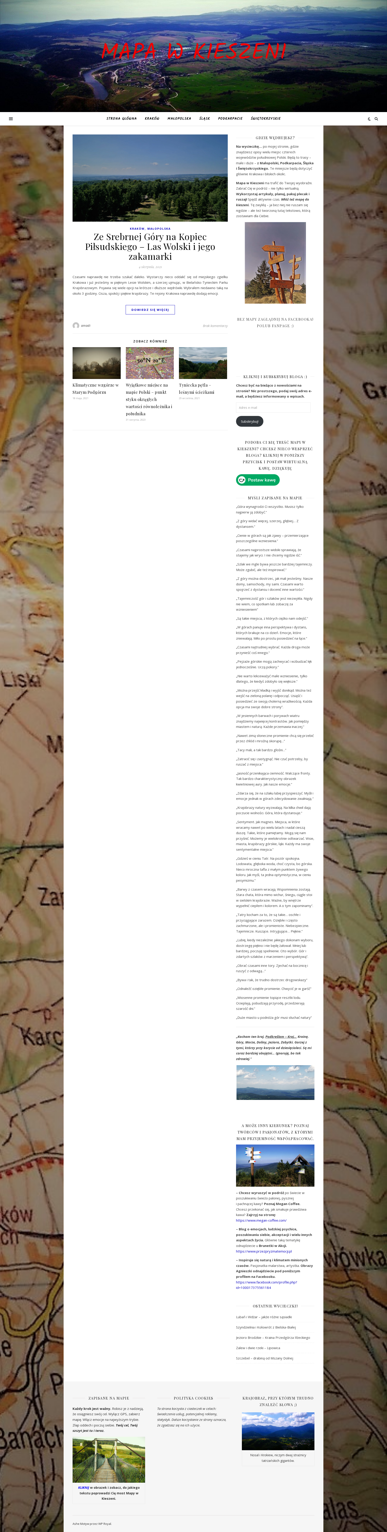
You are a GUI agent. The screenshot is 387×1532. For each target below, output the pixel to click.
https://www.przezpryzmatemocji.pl (264, 1251)
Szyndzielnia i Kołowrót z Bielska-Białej (266, 1327)
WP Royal (104, 1524)
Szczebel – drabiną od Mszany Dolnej (264, 1358)
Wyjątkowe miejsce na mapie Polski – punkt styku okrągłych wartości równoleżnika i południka (149, 399)
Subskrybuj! (249, 421)
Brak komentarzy (215, 325)
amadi (86, 325)
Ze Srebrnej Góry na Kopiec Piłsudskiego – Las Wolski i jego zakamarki (150, 246)
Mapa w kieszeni (193, 53)
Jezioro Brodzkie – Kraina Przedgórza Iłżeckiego (273, 1337)
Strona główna (121, 118)
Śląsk (204, 118)
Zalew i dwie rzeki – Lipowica (258, 1348)
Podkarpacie (230, 118)
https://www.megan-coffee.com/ (261, 1220)
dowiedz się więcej (150, 310)
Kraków (152, 118)
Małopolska (179, 118)
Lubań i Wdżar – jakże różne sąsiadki (264, 1317)
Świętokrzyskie (266, 118)
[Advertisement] (269, 354)
